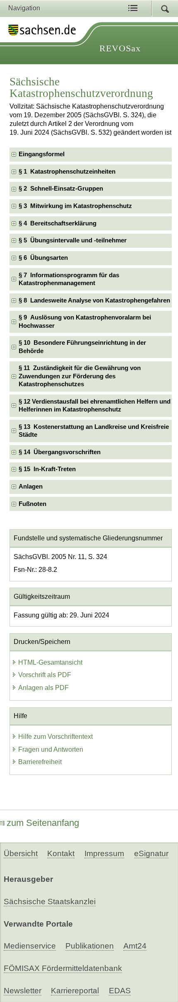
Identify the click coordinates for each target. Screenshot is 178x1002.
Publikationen (89, 945)
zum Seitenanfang (43, 823)
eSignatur (151, 853)
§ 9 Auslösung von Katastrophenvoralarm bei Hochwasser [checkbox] (85, 321)
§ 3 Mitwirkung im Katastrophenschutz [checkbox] (75, 206)
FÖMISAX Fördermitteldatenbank (63, 968)
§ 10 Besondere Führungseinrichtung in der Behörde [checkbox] (82, 346)
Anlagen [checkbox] (31, 486)
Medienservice (30, 945)
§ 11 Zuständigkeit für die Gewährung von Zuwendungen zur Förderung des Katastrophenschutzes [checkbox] (80, 376)
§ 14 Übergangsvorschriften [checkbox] (60, 452)
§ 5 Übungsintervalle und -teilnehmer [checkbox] (73, 240)
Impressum (104, 853)
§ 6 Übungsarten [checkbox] (43, 257)
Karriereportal (75, 990)
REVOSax (120, 48)
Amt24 (135, 945)
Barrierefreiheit (40, 761)
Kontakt (61, 853)
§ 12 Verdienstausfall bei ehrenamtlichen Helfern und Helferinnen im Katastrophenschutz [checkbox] (95, 405)
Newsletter (22, 990)
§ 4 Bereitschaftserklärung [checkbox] (57, 223)
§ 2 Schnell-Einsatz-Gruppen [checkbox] (61, 188)
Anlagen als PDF (43, 687)
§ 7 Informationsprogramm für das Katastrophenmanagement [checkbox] (69, 279)
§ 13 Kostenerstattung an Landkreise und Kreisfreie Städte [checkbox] (94, 431)
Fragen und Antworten (50, 749)
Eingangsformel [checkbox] (42, 154)
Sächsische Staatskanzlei (50, 901)
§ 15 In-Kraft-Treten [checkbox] (47, 469)
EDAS (120, 990)
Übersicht (21, 853)
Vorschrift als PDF (44, 674)
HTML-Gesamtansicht (50, 662)
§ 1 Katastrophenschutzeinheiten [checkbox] (67, 171)
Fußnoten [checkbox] (32, 504)
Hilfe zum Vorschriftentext (55, 736)
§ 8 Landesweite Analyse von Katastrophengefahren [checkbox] (94, 300)
